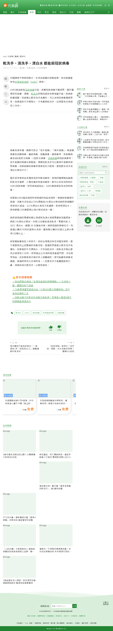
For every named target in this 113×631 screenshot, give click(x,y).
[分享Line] (5, 86)
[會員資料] (105, 5)
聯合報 (44, 5)
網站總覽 (93, 623)
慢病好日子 (89, 12)
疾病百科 (59, 616)
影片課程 (8, 395)
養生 (12, 12)
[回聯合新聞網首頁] (5, 6)
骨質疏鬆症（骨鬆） (87, 182)
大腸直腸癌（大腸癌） (88, 177)
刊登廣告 (20, 623)
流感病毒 (52, 158)
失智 (71, 12)
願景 (90, 5)
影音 (47, 12)
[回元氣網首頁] (13, 5)
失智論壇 (22, 12)
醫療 (32, 12)
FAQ (26, 623)
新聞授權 (38, 623)
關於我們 (85, 623)
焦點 (5, 12)
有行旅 (82, 5)
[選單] (108, 5)
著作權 (53, 623)
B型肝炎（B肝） (85, 186)
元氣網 (10, 56)
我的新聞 (98, 5)
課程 (54, 12)
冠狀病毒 (29, 89)
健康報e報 (44, 606)
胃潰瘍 (98, 191)
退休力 (63, 12)
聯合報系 (70, 623)
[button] (108, 12)
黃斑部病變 (83, 195)
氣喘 (93, 195)
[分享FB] (5, 78)
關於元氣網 (31, 616)
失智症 (101, 182)
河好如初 (64, 5)
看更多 (106, 88)
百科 (39, 12)
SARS (34, 81)
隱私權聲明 (60, 623)
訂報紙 (77, 623)
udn (4, 56)
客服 (30, 623)
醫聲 (79, 12)
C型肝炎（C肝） (85, 191)
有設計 (73, 5)
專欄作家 (82, 616)
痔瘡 (102, 177)
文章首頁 (74, 616)
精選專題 (50, 616)
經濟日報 (54, 5)
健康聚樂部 (41, 616)
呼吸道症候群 (22, 81)
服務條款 (46, 623)
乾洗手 (34, 93)
